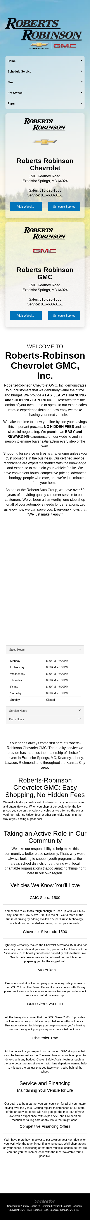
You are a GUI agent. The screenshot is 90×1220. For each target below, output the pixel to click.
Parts (11, 103)
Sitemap (46, 1206)
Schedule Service (19, 71)
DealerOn (35, 1206)
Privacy (56, 1206)
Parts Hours (16, 719)
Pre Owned (15, 92)
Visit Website (25, 206)
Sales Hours (17, 649)
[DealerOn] (44, 1201)
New (10, 82)
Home (12, 61)
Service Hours (18, 710)
